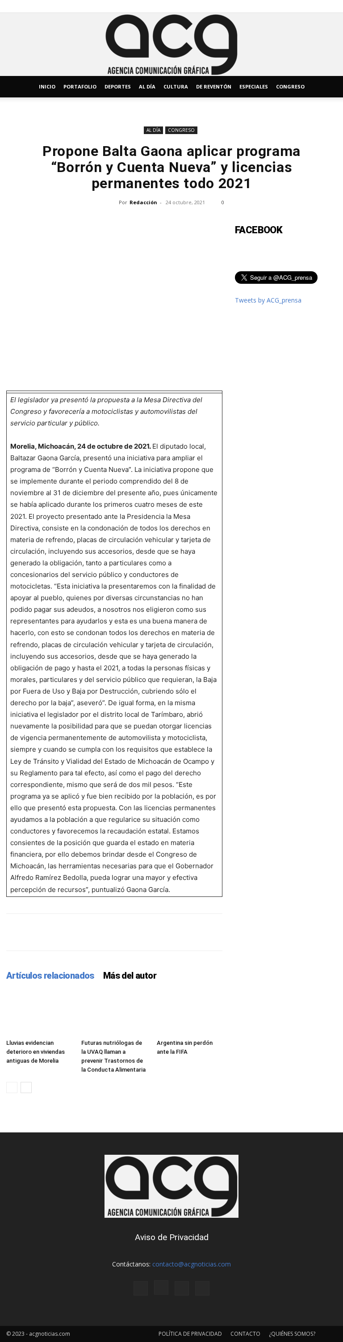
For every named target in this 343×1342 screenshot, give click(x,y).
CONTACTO (245, 1334)
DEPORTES (118, 86)
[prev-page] (11, 1087)
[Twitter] (182, 1288)
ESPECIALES (253, 86)
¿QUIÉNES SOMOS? (292, 1334)
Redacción (143, 202)
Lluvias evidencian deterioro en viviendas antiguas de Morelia (35, 1051)
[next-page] (26, 1087)
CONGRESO (290, 86)
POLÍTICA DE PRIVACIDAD (190, 1334)
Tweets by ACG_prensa (268, 300)
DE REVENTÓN (213, 86)
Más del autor (129, 975)
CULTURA (175, 86)
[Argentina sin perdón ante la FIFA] (189, 1012)
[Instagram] (161, 1287)
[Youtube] (202, 1288)
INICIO (47, 86)
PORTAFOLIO (79, 86)
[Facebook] (141, 1288)
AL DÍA (147, 86)
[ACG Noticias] (171, 44)
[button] (326, 87)
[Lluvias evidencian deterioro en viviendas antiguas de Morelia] (39, 1012)
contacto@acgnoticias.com (191, 1264)
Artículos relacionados (50, 975)
